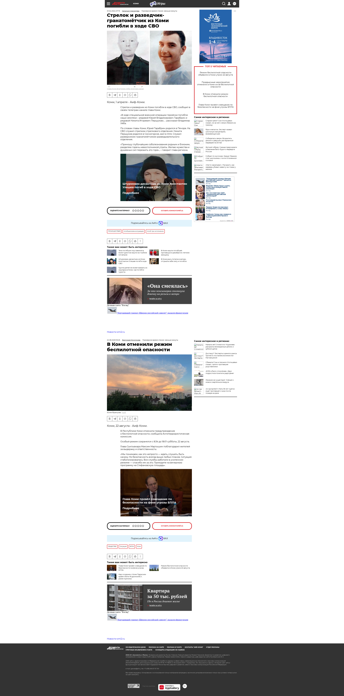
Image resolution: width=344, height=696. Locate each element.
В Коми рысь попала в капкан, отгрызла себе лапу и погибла (174, 260)
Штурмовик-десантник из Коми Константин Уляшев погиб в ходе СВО (155, 185)
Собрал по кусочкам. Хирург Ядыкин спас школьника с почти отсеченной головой (221, 158)
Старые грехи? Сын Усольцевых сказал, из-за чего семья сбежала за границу (221, 123)
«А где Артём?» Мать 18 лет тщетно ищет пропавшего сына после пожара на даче (220, 391)
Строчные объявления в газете (139, 650)
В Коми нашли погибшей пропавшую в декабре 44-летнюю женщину (175, 253)
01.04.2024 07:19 (113, 11)
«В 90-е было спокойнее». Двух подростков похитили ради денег (220, 372)
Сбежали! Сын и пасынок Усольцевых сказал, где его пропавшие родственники (221, 364)
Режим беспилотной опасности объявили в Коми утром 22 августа (215, 74)
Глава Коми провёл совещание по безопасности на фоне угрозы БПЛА (216, 106)
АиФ (124, 412)
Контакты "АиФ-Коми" (194, 647)
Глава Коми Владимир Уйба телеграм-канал (125, 89)
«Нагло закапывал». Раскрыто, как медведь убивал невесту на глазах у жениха (221, 167)
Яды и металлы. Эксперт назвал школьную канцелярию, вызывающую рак (219, 132)
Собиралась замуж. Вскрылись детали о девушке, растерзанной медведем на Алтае (219, 140)
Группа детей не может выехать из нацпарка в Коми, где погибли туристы (133, 270)
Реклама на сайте (156, 647)
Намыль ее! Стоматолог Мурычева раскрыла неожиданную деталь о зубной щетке (220, 347)
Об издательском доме (136, 647)
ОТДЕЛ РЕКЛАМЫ (212, 647)
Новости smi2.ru (116, 332)
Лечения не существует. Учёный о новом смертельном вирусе (220, 381)
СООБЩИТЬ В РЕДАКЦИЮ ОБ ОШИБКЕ (170, 650)
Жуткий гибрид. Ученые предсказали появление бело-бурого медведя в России (221, 149)
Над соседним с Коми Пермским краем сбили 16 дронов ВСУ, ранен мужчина (132, 576)
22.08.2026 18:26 (113, 340)
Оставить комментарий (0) (172, 211)
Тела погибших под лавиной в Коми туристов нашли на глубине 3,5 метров (133, 253)
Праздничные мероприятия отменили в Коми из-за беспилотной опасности (215, 84)
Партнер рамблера (148, 686)
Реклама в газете (174, 647)
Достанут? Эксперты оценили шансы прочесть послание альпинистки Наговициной (221, 355)
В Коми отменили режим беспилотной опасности (215, 95)
